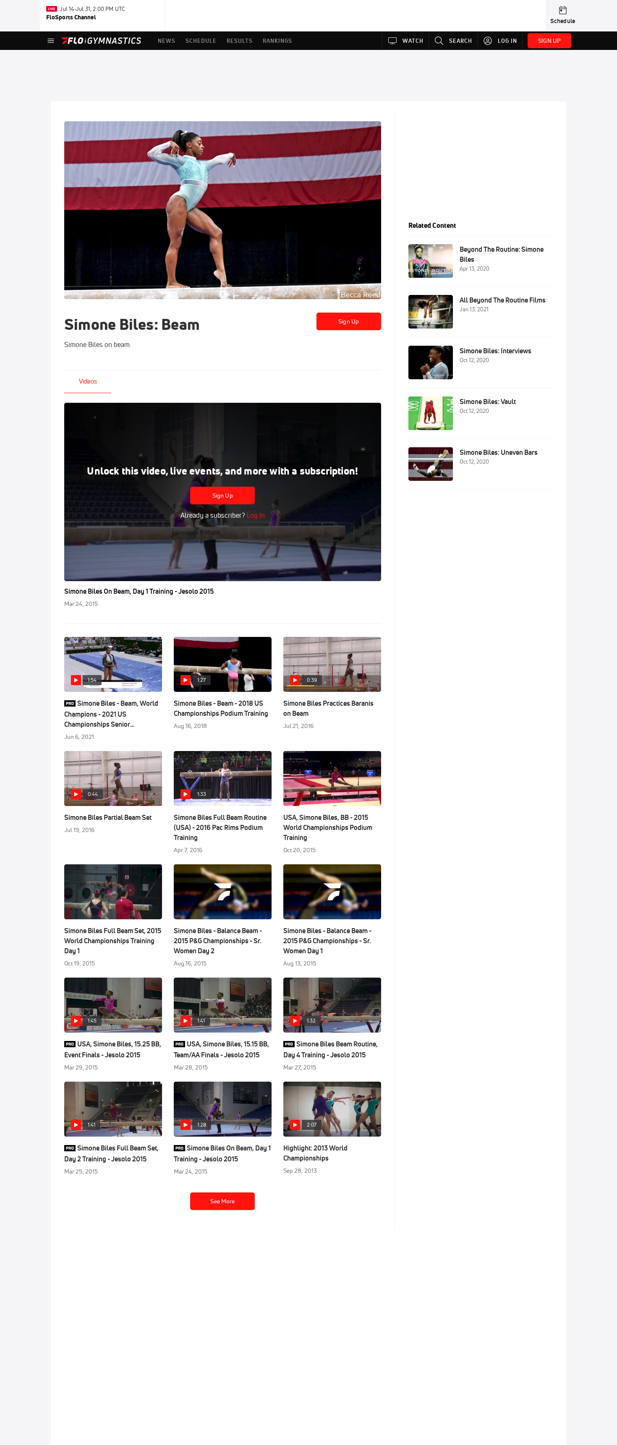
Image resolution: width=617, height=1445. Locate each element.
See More (222, 1201)
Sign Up (348, 321)
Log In (255, 515)
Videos (88, 381)
